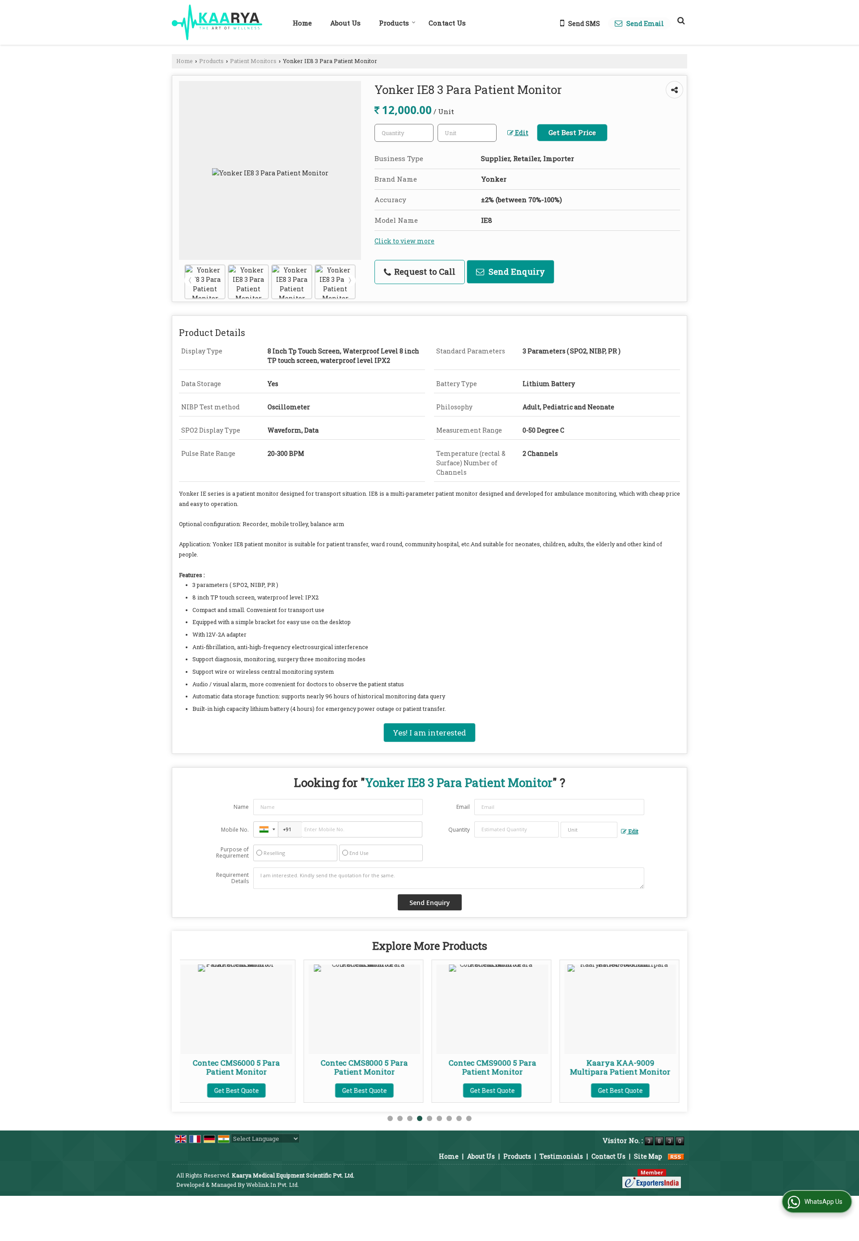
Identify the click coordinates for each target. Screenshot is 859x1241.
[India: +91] (265, 829)
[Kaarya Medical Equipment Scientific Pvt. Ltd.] (217, 22)
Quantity (459, 829)
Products (394, 22)
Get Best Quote (241, 1090)
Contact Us (447, 22)
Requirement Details (232, 878)
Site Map (648, 1156)
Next (350, 280)
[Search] (679, 20)
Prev (190, 280)
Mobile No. (235, 829)
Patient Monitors (253, 60)
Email (463, 807)
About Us (345, 22)
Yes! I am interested (429, 732)
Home (302, 22)
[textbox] (467, 133)
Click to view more (404, 241)
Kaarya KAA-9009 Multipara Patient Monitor (497, 1067)
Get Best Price (572, 132)
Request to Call (423, 271)
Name (241, 807)
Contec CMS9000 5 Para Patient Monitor (369, 1067)
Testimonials (561, 1156)
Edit (521, 132)
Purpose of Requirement (232, 852)
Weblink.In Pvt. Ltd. (272, 1184)
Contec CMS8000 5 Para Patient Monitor (241, 1067)
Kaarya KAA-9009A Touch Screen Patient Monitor (625, 1067)
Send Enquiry (515, 271)
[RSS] (676, 1156)
